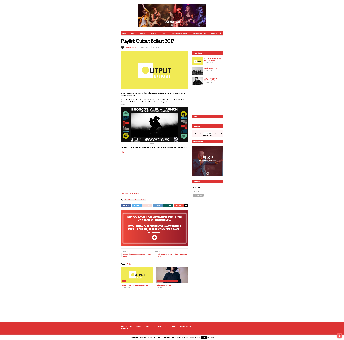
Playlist (137, 199)
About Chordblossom (126, 326)
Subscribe (196, 187)
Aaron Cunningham (131, 47)
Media (163, 33)
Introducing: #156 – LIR (210, 68)
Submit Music (124, 328)
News (132, 33)
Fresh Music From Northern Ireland (167, 281)
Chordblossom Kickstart (179, 33)
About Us (214, 33)
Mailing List (181, 326)
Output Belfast (129, 199)
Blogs (152, 47)
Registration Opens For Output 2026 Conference (135, 285)
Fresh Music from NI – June (163, 285)
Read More (210, 337)
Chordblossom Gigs (199, 33)
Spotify (143, 199)
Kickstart (174, 326)
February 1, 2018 (144, 47)
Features (142, 33)
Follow (208, 133)
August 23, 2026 (126, 287)
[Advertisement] (207, 99)
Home (124, 33)
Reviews (153, 33)
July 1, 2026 (159, 287)
